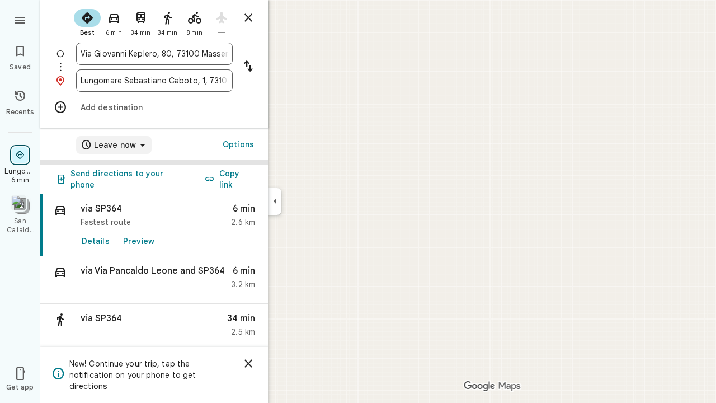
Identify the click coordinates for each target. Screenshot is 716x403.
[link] (154, 225)
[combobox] (154, 54)
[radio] (87, 21)
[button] (154, 280)
